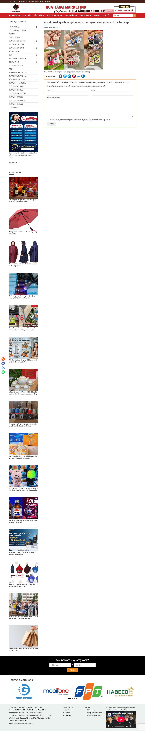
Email (93, 90)
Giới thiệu (68, 710)
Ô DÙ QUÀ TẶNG (14, 37)
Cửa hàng (68, 715)
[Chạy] (109, 726)
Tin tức (97, 15)
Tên (49, 90)
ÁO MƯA (12, 34)
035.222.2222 (27, 715)
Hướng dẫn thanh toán (94, 713)
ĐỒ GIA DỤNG (13, 108)
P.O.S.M (11, 69)
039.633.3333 (23, 721)
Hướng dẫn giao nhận (94, 715)
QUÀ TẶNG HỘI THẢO (16, 87)
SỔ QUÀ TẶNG (14, 51)
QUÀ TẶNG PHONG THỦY (18, 94)
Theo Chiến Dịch (54, 15)
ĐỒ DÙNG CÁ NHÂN (16, 65)
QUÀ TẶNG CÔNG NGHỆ (17, 41)
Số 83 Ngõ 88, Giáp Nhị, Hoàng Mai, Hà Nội (30, 710)
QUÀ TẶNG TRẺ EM (16, 97)
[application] (121, 719)
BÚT (10, 55)
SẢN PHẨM (38, 15)
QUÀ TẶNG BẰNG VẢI (16, 48)
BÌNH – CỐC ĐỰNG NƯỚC (18, 58)
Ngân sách (84, 15)
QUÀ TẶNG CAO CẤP (16, 104)
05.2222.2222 (46, 715)
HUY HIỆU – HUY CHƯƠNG (18, 72)
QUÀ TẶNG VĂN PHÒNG (17, 101)
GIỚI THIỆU (27, 15)
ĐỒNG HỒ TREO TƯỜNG (17, 30)
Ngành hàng (70, 15)
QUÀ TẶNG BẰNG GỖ (16, 90)
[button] (69, 698)
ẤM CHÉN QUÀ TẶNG (16, 44)
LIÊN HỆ (106, 15)
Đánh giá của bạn (53, 97)
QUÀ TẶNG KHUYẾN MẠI (17, 83)
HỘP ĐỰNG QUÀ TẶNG (17, 79)
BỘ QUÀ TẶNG (14, 62)
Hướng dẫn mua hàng (94, 710)
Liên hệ (67, 713)
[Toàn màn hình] (134, 726)
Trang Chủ (15, 15)
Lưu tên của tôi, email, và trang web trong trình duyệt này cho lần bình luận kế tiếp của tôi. (80, 120)
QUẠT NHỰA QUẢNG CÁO (18, 76)
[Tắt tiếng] (130, 726)
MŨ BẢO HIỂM (14, 27)
